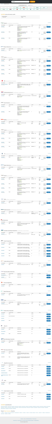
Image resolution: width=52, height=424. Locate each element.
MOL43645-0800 (24, 407)
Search (33, 1)
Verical (8, 57)
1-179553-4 (5, 412)
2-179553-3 (9, 413)
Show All (42, 28)
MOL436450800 (3, 331)
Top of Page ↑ (49, 22)
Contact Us (22, 418)
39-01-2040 (9, 412)
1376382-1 (20, 412)
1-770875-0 (27, 412)
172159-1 (37, 412)
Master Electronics (13, 165)
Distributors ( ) (30, 5)
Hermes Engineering (8, 282)
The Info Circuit (34, 418)
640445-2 (34, 412)
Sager (9, 300)
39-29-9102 (12, 412)
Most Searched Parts (29, 418)
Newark (11, 23)
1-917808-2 (24, 412)
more (25, 33)
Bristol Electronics (7, 291)
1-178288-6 (5, 413)
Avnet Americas (9, 102)
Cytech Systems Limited (8, 390)
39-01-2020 (2, 413)
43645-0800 (2, 26)
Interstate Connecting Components (16, 230)
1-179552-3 (43, 412)
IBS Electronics (5, 220)
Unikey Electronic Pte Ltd (9, 261)
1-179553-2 (2, 412)
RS (10, 81)
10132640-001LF (47, 412)
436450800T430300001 (4, 372)
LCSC (5, 380)
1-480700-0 (40, 412)
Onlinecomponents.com (14, 92)
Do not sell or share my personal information (28, 420)
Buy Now (49, 32)
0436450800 (2, 157)
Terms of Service (20, 420)
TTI (10, 153)
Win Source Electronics (8, 349)
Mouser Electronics (13, 46)
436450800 (2, 60)
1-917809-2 (30, 412)
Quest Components (7, 241)
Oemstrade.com (5, 2)
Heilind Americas (13, 209)
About (25, 418)
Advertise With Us (36, 420)
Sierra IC (5, 326)
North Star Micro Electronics (9, 271)
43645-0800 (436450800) (4, 84)
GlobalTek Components (8, 363)
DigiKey (11, 119)
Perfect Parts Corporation (9, 310)
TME (9, 199)
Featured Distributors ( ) (22, 5)
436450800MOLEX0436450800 (4, 375)
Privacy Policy (15, 420)
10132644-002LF (17, 412)
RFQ (48, 275)
